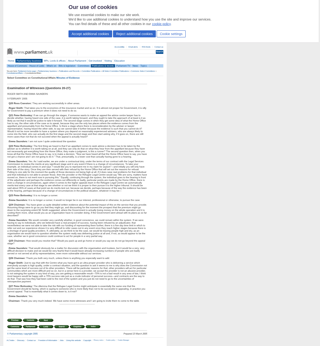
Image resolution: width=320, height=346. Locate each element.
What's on (51, 66)
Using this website (73, 340)
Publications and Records (69, 71)
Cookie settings (171, 34)
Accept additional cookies (90, 34)
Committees (84, 66)
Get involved (95, 60)
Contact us (158, 47)
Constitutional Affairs (15, 73)
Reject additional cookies (134, 34)
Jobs (62, 340)
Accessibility (119, 47)
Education (119, 60)
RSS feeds (146, 47)
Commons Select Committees (143, 71)
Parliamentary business (29, 60)
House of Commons (17, 66)
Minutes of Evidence (68, 77)
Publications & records (103, 66)
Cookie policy (110, 340)
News (135, 66)
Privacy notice (99, 340)
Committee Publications (91, 71)
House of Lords (37, 66)
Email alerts (133, 47)
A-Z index (10, 340)
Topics (143, 66)
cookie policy (161, 24)
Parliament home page (27, 71)
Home (11, 60)
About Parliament (77, 60)
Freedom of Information (47, 340)
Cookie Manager (123, 340)
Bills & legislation (67, 66)
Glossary (20, 340)
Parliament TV (123, 66)
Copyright (87, 340)
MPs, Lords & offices (55, 60)
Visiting (108, 60)
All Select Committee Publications (115, 71)
